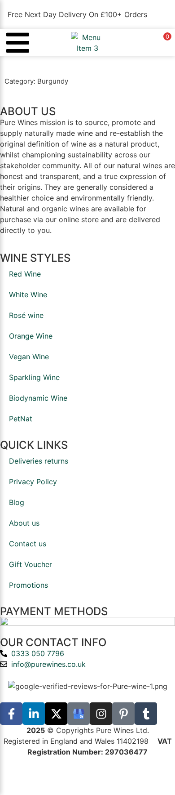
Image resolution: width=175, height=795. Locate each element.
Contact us (27, 543)
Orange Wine (30, 335)
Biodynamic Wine (38, 397)
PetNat (20, 418)
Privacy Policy (33, 481)
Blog (16, 502)
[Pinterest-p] (123, 713)
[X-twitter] (56, 713)
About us (24, 522)
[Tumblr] (146, 713)
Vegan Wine (29, 356)
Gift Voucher (30, 564)
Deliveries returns (38, 460)
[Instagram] (101, 713)
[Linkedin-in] (33, 713)
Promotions (28, 585)
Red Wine (25, 273)
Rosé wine (26, 315)
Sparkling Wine (34, 377)
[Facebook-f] (11, 713)
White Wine (28, 294)
